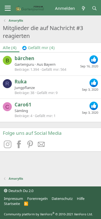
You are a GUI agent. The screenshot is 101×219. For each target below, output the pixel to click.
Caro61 (23, 104)
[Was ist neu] (83, 8)
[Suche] (94, 8)
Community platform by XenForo (48, 214)
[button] (7, 8)
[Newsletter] (41, 146)
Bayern (50, 64)
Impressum (13, 198)
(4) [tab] (10, 47)
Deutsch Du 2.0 (20, 190)
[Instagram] (8, 146)
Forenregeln (37, 198)
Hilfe (80, 198)
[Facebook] (19, 146)
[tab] (38, 47)
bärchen (24, 58)
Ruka (21, 81)
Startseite (12, 203)
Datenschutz (62, 198)
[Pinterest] (30, 146)
